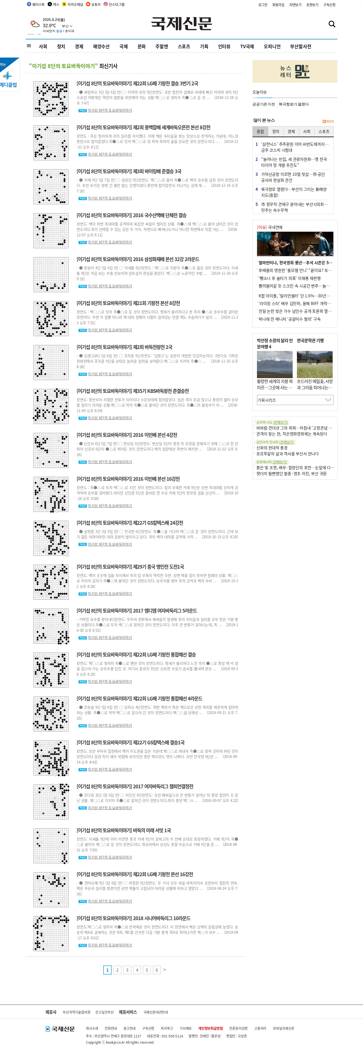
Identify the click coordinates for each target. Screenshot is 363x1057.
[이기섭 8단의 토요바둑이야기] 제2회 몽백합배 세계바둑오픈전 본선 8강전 (143, 127)
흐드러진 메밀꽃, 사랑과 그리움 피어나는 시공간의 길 (315, 387)
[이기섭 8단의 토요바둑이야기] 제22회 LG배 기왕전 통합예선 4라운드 (139, 698)
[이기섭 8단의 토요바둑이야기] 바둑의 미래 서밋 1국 (124, 830)
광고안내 (129, 1028)
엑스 (56, 4)
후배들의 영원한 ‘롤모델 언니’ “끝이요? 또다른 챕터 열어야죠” (310, 270)
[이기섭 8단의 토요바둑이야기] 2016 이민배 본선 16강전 (128, 478)
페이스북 (38, 4)
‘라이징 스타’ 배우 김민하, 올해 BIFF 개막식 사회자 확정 (305, 303)
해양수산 (101, 46)
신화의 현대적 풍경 (272, 447)
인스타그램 (116, 4)
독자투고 (167, 1028)
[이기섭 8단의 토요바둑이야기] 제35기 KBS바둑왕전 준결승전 (133, 390)
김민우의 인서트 (275, 442)
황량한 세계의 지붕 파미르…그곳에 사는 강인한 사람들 (275, 387)
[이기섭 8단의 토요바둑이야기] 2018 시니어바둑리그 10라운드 (133, 918)
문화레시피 (271, 461)
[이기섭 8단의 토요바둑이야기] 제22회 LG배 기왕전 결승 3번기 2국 (137, 83)
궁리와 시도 (272, 422)
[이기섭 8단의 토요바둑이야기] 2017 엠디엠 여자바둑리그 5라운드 (137, 610)
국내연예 (269, 227)
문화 (142, 46)
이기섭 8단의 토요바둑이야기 (110, 110)
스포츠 (184, 46)
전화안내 (111, 1028)
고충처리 (260, 1028)
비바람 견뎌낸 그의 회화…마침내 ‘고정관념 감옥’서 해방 (302, 428)
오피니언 (272, 46)
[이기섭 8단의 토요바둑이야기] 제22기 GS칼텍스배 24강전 (130, 522)
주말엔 (161, 46)
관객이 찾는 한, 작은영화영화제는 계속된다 (291, 434)
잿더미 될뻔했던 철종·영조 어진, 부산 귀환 (291, 473)
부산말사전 (300, 46)
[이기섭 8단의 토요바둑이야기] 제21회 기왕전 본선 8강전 (128, 303)
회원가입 (278, 4)
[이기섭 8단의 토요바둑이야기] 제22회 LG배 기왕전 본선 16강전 (135, 874)
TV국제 (247, 46)
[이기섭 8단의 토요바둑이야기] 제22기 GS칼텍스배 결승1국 (130, 742)
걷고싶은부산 (104, 1012)
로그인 (262, 4)
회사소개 (92, 1028)
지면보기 (295, 4)
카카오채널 (75, 4)
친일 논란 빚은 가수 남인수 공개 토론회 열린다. (297, 311)
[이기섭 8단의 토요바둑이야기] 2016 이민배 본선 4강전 (127, 434)
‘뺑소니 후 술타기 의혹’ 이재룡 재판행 (290, 278)
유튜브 (95, 4)
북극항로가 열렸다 (294, 104)
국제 (123, 46)
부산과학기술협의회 (76, 1012)
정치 (61, 46)
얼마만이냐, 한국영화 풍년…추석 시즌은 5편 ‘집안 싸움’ (305, 262)
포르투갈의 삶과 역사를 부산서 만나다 (287, 453)
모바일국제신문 (283, 1028)
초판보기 (312, 4)
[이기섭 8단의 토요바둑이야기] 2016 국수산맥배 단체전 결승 (131, 215)
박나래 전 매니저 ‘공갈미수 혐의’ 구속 (290, 319)
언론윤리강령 (238, 1028)
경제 (79, 46)
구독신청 (329, 4)
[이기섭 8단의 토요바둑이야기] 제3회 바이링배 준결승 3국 (129, 171)
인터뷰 (224, 46)
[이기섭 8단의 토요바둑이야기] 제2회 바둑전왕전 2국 (124, 347)
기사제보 (186, 1028)
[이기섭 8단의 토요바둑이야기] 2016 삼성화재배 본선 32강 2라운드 (138, 259)
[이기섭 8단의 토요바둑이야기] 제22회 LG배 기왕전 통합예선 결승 (136, 654)
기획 (204, 46)
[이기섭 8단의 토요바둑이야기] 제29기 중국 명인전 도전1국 (130, 566)
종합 (260, 131)
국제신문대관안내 (155, 1012)
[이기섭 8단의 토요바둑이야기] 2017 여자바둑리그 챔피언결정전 (135, 786)
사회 (43, 46)
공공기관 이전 (263, 104)
